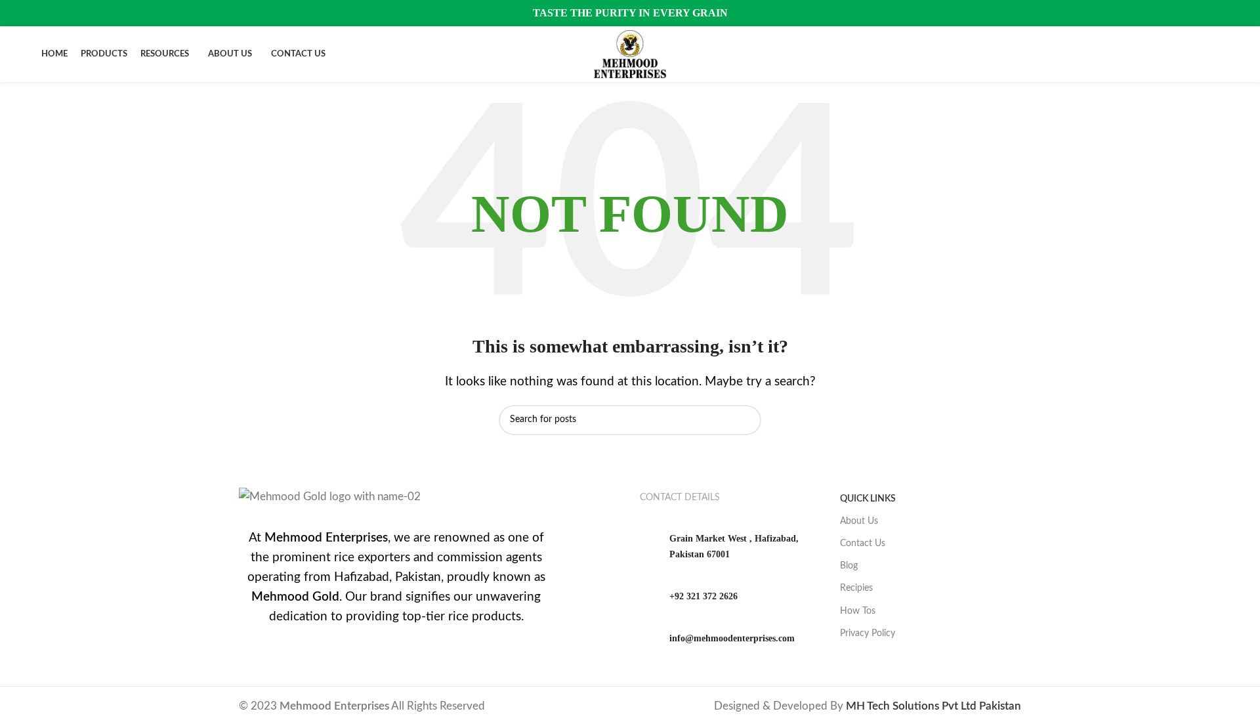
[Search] (1214, 54)
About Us (859, 521)
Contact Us (862, 543)
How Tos (857, 611)
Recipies (856, 588)
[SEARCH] (746, 420)
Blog (849, 565)
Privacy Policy (867, 633)
